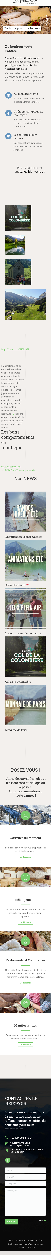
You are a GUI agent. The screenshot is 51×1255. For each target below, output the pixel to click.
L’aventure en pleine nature (23, 633)
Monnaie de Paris (16, 730)
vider (41, 1220)
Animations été (15, 585)
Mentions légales (34, 1240)
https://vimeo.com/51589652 (15, 349)
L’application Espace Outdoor (23, 536)
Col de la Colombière (18, 681)
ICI (13, 413)
